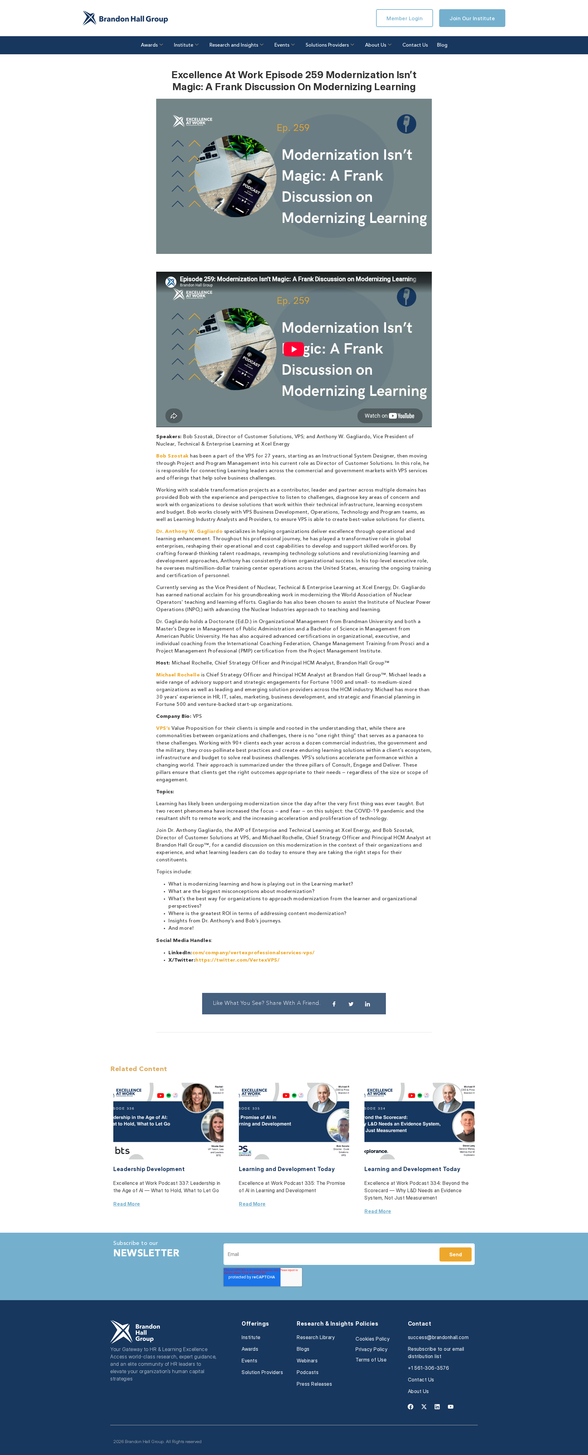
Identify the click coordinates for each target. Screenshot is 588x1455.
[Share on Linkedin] (367, 1003)
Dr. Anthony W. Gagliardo (189, 531)
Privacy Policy (371, 1349)
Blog (442, 45)
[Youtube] (450, 1407)
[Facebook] (411, 1407)
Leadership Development (149, 1169)
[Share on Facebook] (334, 1003)
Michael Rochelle (178, 675)
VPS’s (163, 728)
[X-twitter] (424, 1407)
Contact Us (415, 45)
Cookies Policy (373, 1339)
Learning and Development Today (287, 1169)
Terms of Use (371, 1360)
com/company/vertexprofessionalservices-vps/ (253, 953)
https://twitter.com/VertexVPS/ (237, 960)
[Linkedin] (437, 1407)
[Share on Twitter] (351, 1003)
